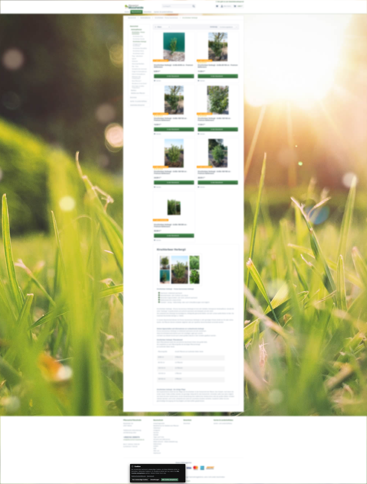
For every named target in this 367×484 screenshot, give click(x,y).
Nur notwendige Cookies (140, 479)
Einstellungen (155, 479)
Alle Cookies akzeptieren (169, 479)
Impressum (150, 476)
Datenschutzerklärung (138, 476)
